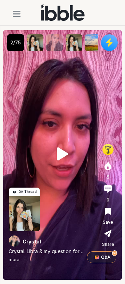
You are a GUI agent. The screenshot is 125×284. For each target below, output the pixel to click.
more (14, 259)
